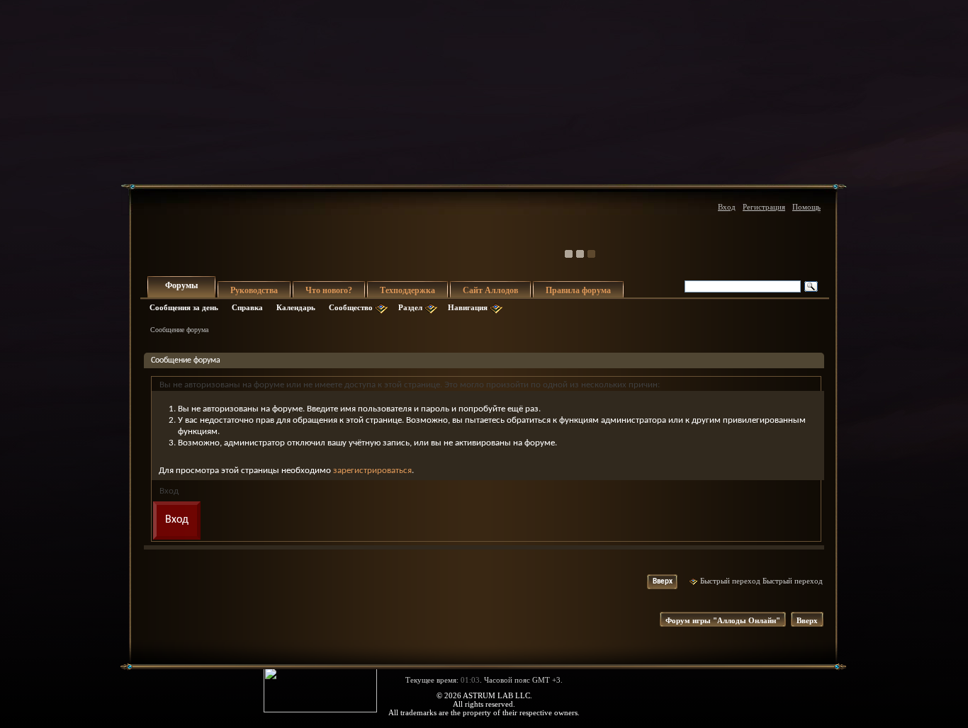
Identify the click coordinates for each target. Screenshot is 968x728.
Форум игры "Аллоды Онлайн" (722, 620)
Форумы (181, 285)
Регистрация (764, 207)
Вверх (662, 582)
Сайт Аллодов (490, 290)
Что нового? (328, 290)
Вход (727, 207)
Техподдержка (407, 290)
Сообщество (351, 307)
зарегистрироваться (372, 470)
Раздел (410, 307)
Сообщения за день (184, 307)
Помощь (806, 207)
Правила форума (578, 290)
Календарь (295, 307)
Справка (247, 307)
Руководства (254, 290)
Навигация (468, 307)
